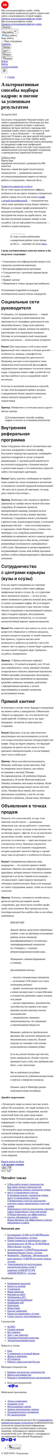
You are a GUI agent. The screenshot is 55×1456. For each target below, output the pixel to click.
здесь (44, 244)
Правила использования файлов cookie (21, 24)
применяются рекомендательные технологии (26, 1421)
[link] (6, 54)
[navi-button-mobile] (4, 70)
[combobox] (14, 1447)
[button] (4, 61)
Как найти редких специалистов (24, 1187)
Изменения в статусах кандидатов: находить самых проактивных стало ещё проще (30, 1210)
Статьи (11, 77)
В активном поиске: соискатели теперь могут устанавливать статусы (27, 1196)
